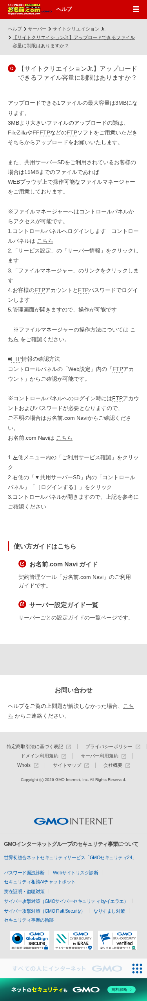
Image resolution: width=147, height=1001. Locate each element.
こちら (45, 241)
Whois (24, 765)
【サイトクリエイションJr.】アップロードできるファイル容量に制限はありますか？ (74, 42)
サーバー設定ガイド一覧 (63, 605)
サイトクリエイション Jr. (79, 29)
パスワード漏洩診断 (24, 873)
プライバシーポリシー (108, 746)
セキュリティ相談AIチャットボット (40, 882)
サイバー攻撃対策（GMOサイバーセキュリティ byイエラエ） (66, 901)
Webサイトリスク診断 (75, 873)
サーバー (37, 29)
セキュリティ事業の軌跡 (29, 920)
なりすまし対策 (109, 911)
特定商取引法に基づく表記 (35, 746)
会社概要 (112, 765)
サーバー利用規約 (99, 756)
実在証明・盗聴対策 (24, 891)
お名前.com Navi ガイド (63, 564)
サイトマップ (67, 765)
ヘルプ (64, 9)
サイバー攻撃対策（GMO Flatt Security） (44, 911)
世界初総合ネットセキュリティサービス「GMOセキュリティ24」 (70, 857)
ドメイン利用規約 (39, 756)
